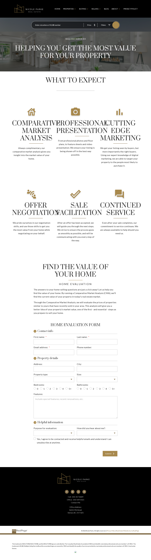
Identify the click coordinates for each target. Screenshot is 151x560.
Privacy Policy (111, 531)
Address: (38, 364)
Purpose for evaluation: (45, 428)
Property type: (41, 374)
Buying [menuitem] (82, 9)
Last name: (82, 337)
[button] (67, 492)
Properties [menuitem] (68, 9)
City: (79, 364)
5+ (70, 388)
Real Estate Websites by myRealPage (127, 531)
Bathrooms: (82, 384)
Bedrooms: (39, 384)
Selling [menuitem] (95, 9)
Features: (38, 394)
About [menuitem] (115, 9)
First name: (39, 337)
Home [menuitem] (57, 9)
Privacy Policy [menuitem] (130, 9)
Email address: (41, 347)
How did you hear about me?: (91, 428)
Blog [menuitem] (106, 9)
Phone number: (84, 347)
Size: (79, 374)
